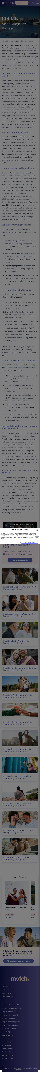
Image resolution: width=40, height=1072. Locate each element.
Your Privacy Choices (29, 542)
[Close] (37, 530)
